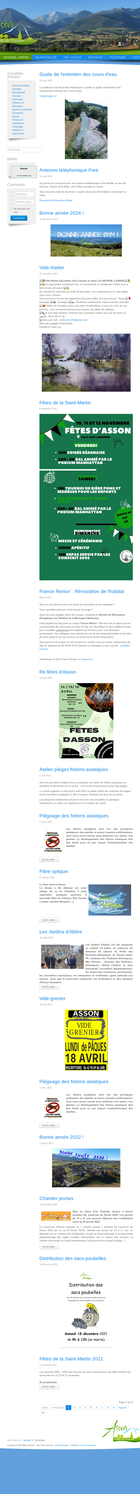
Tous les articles (21, 85)
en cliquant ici (85, 659)
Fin (43, 1412)
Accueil (27, 1440)
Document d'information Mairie (56, 200)
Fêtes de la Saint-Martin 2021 (71, 1358)
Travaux (16, 95)
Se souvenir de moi (22, 210)
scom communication (87, 1445)
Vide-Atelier (51, 267)
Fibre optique (53, 871)
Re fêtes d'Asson (57, 672)
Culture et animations (18, 121)
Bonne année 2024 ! (61, 213)
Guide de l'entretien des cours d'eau (78, 74)
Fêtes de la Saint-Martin (65, 402)
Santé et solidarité (22, 109)
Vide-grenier (52, 998)
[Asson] (24, 44)
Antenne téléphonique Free (68, 170)
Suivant (122, 1407)
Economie (17, 113)
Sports (15, 116)
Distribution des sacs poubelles (72, 1258)
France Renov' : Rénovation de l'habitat (81, 591)
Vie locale (72, 57)
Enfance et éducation (18, 104)
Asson (24, 168)
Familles (16, 89)
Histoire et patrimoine (18, 132)
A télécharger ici (48, 96)
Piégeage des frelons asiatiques (73, 815)
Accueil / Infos (16, 57)
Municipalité (46, 57)
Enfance (95, 57)
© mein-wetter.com (24, 176)
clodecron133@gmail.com (73, 319)
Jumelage (17, 126)
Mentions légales (62, 1445)
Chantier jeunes (56, 1198)
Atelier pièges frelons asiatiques (73, 769)
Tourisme (118, 57)
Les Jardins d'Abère (60, 931)
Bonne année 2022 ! (61, 1137)
